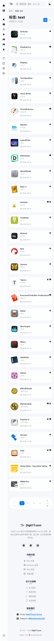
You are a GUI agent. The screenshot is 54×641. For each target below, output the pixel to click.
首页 (11, 11)
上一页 (14, 503)
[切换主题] (49, 4)
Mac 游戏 (30, 569)
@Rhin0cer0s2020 (37, 618)
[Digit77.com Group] (30, 545)
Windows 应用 (32, 565)
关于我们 (32, 588)
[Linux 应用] (4, 29)
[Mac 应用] (4, 19)
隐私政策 (32, 596)
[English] (4, 73)
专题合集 (30, 574)
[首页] (4, 5)
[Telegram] (23, 545)
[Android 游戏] (4, 49)
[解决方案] (4, 58)
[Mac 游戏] (4, 39)
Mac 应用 (30, 561)
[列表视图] (50, 20)
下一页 (47, 503)
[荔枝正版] (4, 68)
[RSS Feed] (37, 545)
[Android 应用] (4, 34)
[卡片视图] (45, 20)
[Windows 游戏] (4, 44)
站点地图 (32, 600)
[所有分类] (4, 63)
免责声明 (32, 592)
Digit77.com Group (34, 614)
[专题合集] (4, 10)
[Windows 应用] (4, 24)
